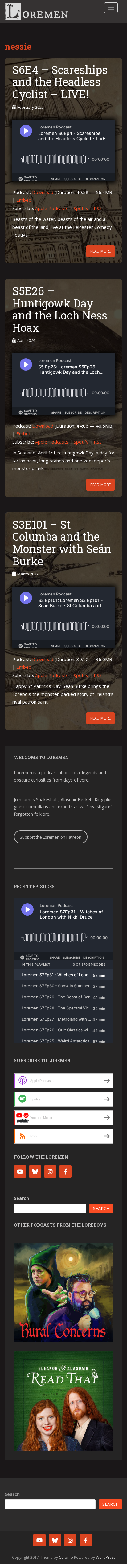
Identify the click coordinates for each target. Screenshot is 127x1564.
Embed (23, 200)
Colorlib (66, 1557)
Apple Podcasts (51, 208)
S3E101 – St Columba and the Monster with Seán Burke (61, 542)
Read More (100, 251)
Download (42, 192)
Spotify (81, 208)
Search (21, 1198)
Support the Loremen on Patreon (50, 837)
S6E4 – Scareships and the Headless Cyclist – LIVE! (60, 81)
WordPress (105, 1557)
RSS (98, 208)
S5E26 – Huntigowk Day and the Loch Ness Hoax (59, 309)
